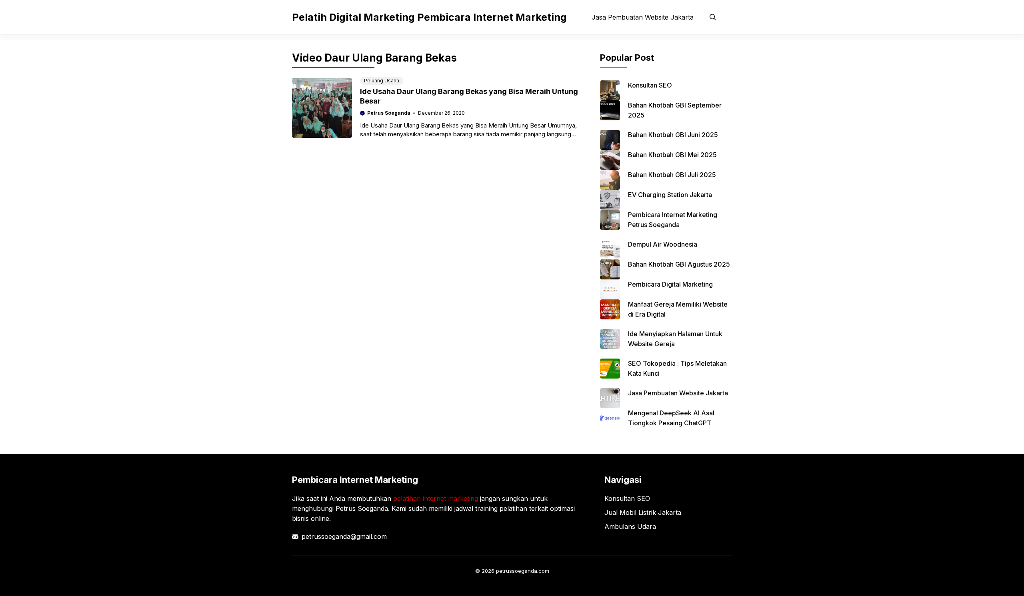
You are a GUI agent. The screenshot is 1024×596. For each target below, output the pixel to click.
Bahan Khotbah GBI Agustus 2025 (679, 264)
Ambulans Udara (630, 526)
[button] (713, 17)
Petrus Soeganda (388, 113)
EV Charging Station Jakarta (670, 195)
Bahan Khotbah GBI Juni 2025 (673, 135)
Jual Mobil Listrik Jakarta (642, 512)
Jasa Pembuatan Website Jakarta (643, 17)
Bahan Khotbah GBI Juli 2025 (672, 175)
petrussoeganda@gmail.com (344, 536)
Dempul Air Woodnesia (662, 244)
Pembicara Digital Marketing (670, 284)
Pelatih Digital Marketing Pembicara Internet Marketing (429, 17)
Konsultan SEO (650, 85)
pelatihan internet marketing (435, 498)
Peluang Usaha (381, 81)
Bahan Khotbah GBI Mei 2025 (672, 155)
